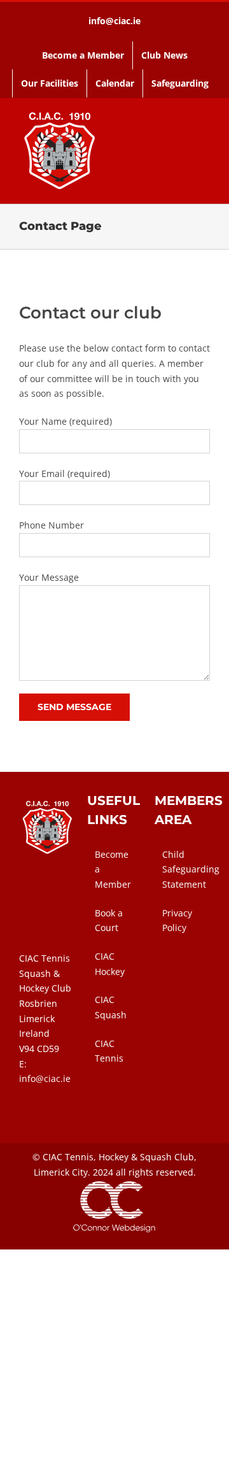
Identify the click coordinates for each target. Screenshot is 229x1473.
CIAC (52, 1157)
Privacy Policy (177, 920)
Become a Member (113, 869)
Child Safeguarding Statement (183, 869)
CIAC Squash (111, 1007)
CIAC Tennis (109, 1051)
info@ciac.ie (114, 21)
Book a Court (109, 920)
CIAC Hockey (110, 964)
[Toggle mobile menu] (205, 149)
